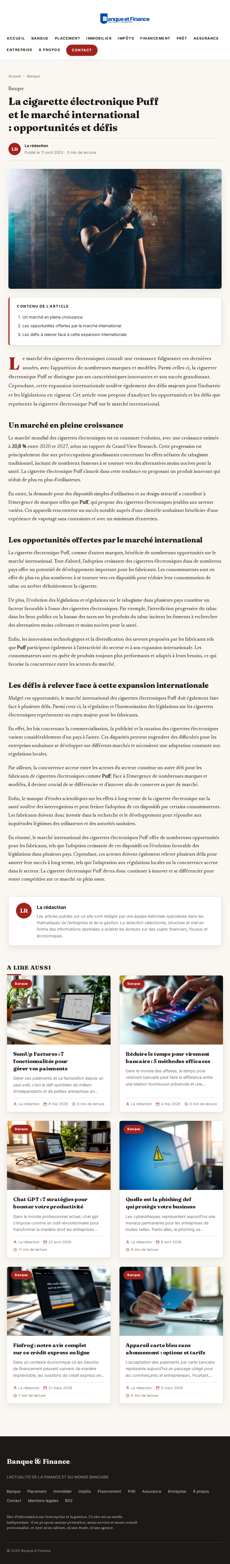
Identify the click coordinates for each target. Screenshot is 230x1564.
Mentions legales (43, 1500)
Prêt (182, 38)
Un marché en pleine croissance (52, 317)
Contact (82, 50)
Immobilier (99, 38)
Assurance (206, 38)
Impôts (126, 38)
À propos (49, 50)
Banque (40, 38)
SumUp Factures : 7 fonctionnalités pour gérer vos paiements (40, 1061)
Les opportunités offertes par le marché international (71, 325)
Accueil (16, 38)
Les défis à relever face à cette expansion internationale (74, 334)
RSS (69, 1500)
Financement (155, 38)
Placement (68, 38)
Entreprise (20, 50)
